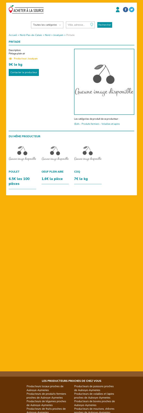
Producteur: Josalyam (25, 58)
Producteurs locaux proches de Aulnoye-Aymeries (45, 388)
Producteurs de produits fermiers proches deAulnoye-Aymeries (46, 395)
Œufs (77, 124)
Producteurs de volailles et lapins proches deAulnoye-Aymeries (94, 395)
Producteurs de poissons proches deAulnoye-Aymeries (94, 388)
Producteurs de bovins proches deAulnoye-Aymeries (94, 403)
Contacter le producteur (23, 72)
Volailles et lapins (110, 124)
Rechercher (104, 24)
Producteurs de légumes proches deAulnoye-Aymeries (46, 403)
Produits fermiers (90, 124)
